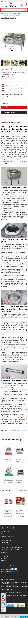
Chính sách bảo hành (6, 540)
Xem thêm (22, 490)
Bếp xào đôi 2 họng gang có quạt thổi (19, 461)
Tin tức (2, 563)
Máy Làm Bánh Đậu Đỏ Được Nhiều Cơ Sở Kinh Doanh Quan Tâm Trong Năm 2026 (20, 513)
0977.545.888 (19, 116)
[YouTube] (16, 569)
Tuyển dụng (4, 558)
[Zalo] (3, 603)
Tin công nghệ (4, 556)
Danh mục (3, 1)
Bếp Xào (24, 430)
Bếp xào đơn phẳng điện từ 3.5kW (19, 482)
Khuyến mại (3, 560)
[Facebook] (12, 569)
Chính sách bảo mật (5, 542)
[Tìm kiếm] (25, 10)
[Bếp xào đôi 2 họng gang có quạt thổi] (20, 450)
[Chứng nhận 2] (20, 605)
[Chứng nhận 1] (8, 605)
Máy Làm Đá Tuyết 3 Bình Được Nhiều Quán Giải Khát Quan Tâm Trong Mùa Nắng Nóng (8, 513)
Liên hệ (2, 533)
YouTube (3, 599)
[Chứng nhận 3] (3, 609)
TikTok (3, 595)
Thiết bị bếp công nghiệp (14, 430)
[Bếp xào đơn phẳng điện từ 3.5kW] (20, 471)
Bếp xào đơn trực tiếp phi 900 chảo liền (8, 461)
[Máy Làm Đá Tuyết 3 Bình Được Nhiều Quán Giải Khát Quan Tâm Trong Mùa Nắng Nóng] (8, 501)
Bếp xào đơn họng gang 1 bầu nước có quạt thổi (8, 482)
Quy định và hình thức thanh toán (9, 545)
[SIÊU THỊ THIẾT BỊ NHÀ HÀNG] (11, 5)
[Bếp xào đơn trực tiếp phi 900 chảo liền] (8, 450)
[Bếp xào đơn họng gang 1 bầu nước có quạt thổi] (8, 471)
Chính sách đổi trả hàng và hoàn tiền (10, 549)
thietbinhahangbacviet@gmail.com (13, 590)
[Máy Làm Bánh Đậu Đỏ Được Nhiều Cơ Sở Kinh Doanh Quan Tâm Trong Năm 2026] (20, 501)
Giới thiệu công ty (5, 531)
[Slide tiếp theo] (26, 63)
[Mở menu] (2, 5)
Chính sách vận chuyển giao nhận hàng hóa (11, 547)
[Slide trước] (2, 63)
